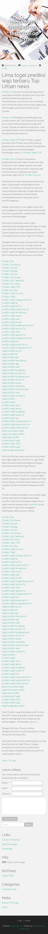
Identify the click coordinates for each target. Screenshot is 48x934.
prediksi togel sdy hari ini (14, 328)
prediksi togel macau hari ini (15, 344)
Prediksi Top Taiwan (11, 277)
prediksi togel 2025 (11, 443)
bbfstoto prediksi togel (13, 430)
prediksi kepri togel (11, 440)
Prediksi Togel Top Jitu (12, 293)
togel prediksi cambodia (13, 386)
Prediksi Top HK (9, 274)
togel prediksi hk (10, 354)
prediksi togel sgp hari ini (14, 334)
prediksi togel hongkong (13, 411)
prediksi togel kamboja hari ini (16, 424)
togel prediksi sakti (11, 366)
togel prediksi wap (10, 392)
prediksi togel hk (10, 302)
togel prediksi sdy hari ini (14, 373)
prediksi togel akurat (12, 408)
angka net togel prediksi (13, 434)
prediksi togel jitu (10, 341)
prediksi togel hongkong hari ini (16, 347)
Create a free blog (10, 839)
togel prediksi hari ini (12, 350)
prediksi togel (8, 402)
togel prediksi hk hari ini (13, 379)
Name (5, 782)
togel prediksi (8, 398)
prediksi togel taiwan (12, 322)
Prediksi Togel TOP (11, 139)
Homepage (7, 848)
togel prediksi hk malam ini (14, 360)
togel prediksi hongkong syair (16, 376)
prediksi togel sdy (10, 418)
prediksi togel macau (11, 315)
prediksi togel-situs (11, 405)
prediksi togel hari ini (12, 306)
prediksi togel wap (10, 318)
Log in (5, 907)
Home (4, 68)
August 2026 (8, 875)
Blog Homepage (9, 844)
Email (5, 788)
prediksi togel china (11, 331)
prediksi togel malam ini (13, 414)
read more (33, 504)
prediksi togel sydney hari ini (15, 309)
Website (6, 793)
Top (20, 920)
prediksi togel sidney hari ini (15, 427)
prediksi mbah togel (11, 446)
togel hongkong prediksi (13, 450)
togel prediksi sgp (10, 363)
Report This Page (9, 760)
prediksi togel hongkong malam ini (18, 325)
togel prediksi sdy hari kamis (15, 389)
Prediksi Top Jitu (10, 159)
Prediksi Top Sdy (9, 267)
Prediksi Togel (9, 296)
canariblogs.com (16, 926)
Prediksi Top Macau (11, 264)
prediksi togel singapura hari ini (17, 299)
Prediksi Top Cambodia (13, 280)
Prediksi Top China (11, 283)
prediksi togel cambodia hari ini (16, 421)
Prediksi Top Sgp (10, 270)
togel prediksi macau (11, 382)
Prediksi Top (8, 91)
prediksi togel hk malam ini (14, 312)
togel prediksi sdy (10, 357)
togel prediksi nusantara (13, 395)
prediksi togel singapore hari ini (17, 338)
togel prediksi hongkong (13, 370)
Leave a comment (28, 65)
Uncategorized (9, 889)
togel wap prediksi (10, 437)
